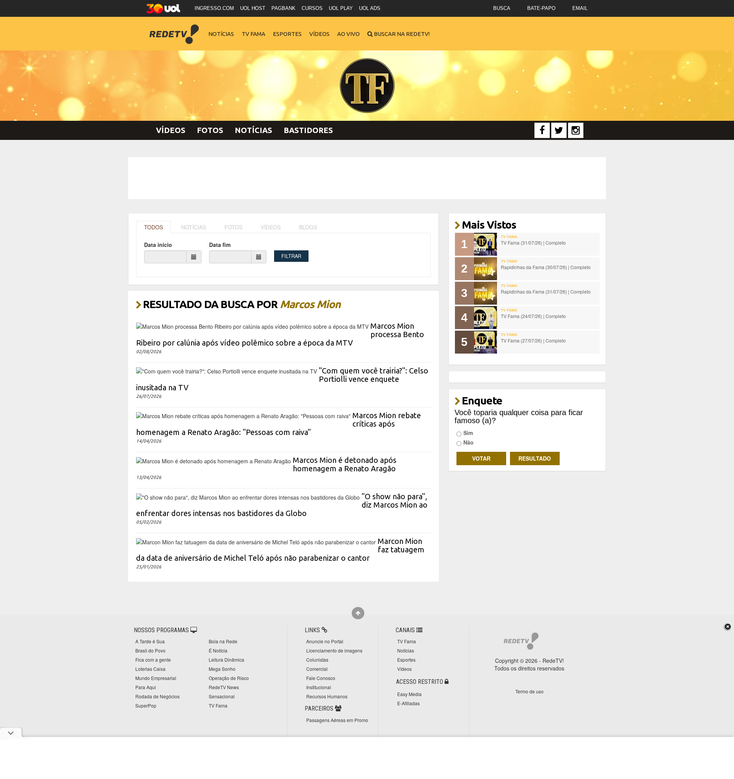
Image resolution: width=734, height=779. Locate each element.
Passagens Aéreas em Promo (337, 720)
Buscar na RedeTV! (401, 34)
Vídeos (319, 34)
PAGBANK (283, 8)
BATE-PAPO (541, 8)
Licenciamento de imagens (334, 650)
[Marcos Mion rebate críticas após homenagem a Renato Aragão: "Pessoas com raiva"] (243, 415)
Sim (468, 433)
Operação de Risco (229, 678)
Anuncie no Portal (324, 641)
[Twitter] (559, 130)
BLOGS (308, 227)
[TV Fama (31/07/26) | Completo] (485, 244)
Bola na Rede (223, 641)
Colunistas (317, 659)
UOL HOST (252, 8)
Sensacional (222, 696)
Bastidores (308, 130)
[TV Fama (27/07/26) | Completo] (485, 342)
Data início (158, 244)
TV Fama (253, 34)
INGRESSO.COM (214, 8)
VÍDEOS (271, 227)
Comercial (317, 668)
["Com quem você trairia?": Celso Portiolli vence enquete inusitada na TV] (226, 370)
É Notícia (218, 650)
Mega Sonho (222, 668)
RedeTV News (224, 687)
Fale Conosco (320, 678)
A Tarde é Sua (150, 641)
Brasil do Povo (150, 650)
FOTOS (233, 227)
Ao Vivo (348, 34)
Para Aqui (145, 687)
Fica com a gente (153, 659)
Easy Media (409, 694)
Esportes (287, 34)
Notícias (221, 34)
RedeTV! (174, 29)
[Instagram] (575, 130)
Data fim (220, 244)
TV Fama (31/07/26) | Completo (533, 242)
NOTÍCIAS (193, 227)
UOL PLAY (341, 8)
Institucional (318, 687)
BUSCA (501, 8)
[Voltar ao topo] (358, 613)
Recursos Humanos (327, 696)
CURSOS (312, 8)
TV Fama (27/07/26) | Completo (533, 340)
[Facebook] (542, 130)
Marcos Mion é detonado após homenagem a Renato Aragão (344, 464)
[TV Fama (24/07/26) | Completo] (485, 317)
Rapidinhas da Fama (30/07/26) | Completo (546, 267)
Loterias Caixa (150, 668)
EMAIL (580, 8)
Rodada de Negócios (157, 696)
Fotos (210, 130)
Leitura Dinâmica (226, 659)
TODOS (153, 227)
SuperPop (145, 705)
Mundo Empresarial (155, 678)
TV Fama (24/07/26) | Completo (533, 316)
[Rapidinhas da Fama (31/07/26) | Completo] (485, 293)
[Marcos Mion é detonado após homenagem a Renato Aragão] (213, 460)
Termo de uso (529, 691)
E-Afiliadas (408, 703)
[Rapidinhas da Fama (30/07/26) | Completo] (485, 268)
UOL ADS (369, 8)
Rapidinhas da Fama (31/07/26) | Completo (546, 291)
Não (468, 442)
